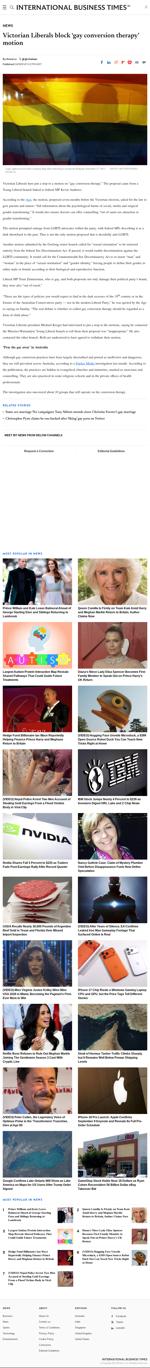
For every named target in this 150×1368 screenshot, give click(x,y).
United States (82, 1339)
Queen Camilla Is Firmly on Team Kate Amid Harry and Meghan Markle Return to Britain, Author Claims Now (112, 612)
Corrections (45, 1345)
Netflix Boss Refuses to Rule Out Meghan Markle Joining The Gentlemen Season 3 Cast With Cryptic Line (36, 1057)
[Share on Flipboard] (123, 62)
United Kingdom (83, 1333)
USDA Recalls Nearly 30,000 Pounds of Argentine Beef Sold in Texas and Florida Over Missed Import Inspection (37, 930)
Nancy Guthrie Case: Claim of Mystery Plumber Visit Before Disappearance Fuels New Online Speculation (110, 866)
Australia (79, 1316)
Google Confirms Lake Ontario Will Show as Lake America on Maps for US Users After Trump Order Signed (37, 1184)
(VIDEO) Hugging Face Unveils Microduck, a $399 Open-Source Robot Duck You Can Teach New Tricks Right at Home (112, 739)
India (77, 1321)
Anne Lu (11, 59)
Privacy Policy (46, 1333)
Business (8, 1316)
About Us (44, 1316)
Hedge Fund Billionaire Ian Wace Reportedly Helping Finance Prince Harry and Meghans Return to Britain (33, 739)
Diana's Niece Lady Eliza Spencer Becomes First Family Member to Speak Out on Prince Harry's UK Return (111, 675)
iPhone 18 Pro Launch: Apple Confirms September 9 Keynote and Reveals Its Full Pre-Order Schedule (110, 1121)
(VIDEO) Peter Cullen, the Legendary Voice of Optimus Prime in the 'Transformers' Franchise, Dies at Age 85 (35, 1121)
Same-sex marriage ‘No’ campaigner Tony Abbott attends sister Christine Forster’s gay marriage (70, 412)
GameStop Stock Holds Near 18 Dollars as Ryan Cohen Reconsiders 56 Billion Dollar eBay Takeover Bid (111, 1184)
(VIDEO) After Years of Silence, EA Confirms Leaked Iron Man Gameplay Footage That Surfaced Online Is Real (108, 930)
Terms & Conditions (49, 1327)
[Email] (137, 62)
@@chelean (29, 59)
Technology (9, 1333)
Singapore (80, 1327)
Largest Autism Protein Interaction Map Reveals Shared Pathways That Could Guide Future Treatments (36, 675)
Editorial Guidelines (111, 451)
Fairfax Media (85, 363)
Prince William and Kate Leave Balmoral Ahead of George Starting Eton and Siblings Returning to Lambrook (37, 612)
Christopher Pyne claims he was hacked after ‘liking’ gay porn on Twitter (55, 418)
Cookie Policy (46, 1339)
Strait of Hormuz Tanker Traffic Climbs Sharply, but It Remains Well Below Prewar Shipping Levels (110, 1057)
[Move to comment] (144, 62)
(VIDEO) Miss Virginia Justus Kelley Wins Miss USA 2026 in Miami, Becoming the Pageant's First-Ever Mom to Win (37, 994)
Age (28, 199)
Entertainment (10, 1339)
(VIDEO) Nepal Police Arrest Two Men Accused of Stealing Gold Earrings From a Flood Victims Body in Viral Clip (36, 803)
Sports (6, 1327)
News (6, 1321)
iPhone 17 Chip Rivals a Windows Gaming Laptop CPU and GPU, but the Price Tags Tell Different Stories (112, 994)
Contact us (44, 1321)
